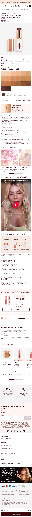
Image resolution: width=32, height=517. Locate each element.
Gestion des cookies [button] (6, 500)
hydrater (27, 254)
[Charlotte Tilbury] (16, 6)
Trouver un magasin (6, 445)
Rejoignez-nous (5, 450)
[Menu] (2, 6)
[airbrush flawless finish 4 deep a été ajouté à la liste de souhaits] (11, 349)
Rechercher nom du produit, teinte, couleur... (17, 9)
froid (17, 68)
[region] (16, 302)
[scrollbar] (16, 173)
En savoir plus (10, 63)
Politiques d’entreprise (17, 499)
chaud (11, 68)
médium (11, 60)
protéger (10, 255)
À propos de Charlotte (7, 448)
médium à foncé (20, 60)
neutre (4, 68)
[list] (16, 39)
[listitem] (16, 39)
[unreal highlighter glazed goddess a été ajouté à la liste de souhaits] (23, 349)
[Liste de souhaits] (6, 6)
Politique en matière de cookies (9, 456)
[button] (3, 9)
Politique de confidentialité (8, 453)
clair (4, 60)
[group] (9, 160)
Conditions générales (6, 499)
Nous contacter (5, 495)
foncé (28, 60)
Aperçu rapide (17, 306)
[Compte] (25, 6)
